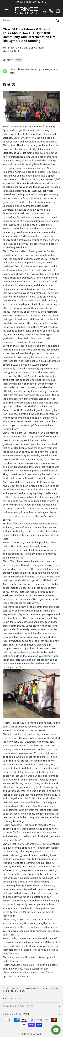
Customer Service (16, 1014)
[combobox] (31, 20)
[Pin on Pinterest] (13, 85)
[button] (56, 1030)
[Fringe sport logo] (26, 10)
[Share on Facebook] (4, 85)
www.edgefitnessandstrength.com (32, 923)
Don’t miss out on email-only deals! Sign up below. (30, 989)
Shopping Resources (18, 1006)
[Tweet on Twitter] (8, 85)
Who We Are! (12, 999)
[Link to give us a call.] (51, 10)
